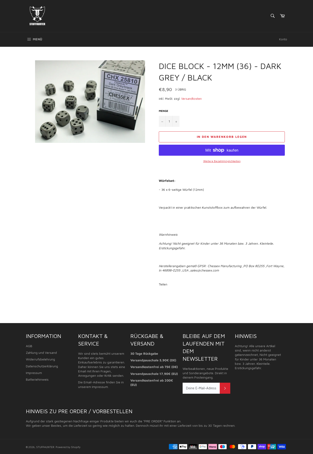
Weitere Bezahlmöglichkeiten (222, 161)
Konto (283, 39)
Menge (163, 111)
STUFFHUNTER (45, 447)
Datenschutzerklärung (42, 366)
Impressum (34, 373)
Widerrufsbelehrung (40, 359)
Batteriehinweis (37, 379)
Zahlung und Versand (41, 352)
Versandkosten (191, 98)
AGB (29, 346)
